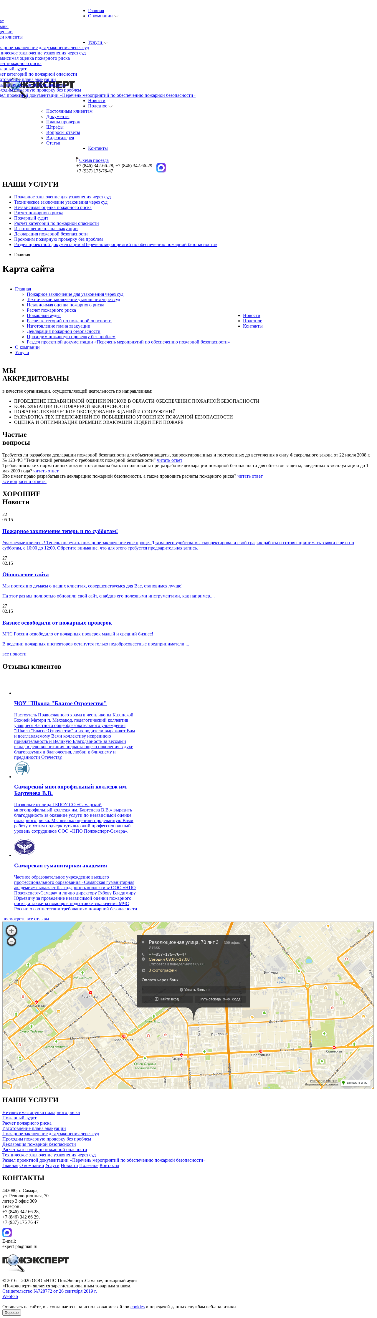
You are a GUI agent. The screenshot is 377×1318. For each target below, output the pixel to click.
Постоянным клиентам (69, 111)
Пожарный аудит (31, 217)
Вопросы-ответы (63, 132)
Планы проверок (63, 121)
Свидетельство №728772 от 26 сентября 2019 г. (49, 1291)
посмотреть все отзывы (25, 918)
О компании (101, 15)
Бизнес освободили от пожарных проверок (57, 623)
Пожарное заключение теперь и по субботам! (60, 531)
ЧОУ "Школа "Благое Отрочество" (60, 703)
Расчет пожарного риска (38, 212)
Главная (96, 10)
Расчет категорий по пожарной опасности (56, 223)
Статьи (53, 142)
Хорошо (12, 1312)
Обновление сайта (25, 574)
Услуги (95, 42)
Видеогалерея (60, 137)
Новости (96, 100)
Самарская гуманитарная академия (60, 865)
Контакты (98, 148)
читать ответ (169, 460)
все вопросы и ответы (24, 481)
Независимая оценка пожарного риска (53, 207)
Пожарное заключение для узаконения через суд (62, 196)
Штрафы (55, 127)
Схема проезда (94, 160)
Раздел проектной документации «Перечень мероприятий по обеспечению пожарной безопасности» (115, 244)
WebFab (10, 1296)
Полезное (98, 105)
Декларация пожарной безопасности (51, 233)
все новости (14, 653)
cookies (137, 1306)
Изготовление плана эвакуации (46, 228)
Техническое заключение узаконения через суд (61, 202)
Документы (58, 116)
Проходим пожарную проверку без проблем (58, 239)
